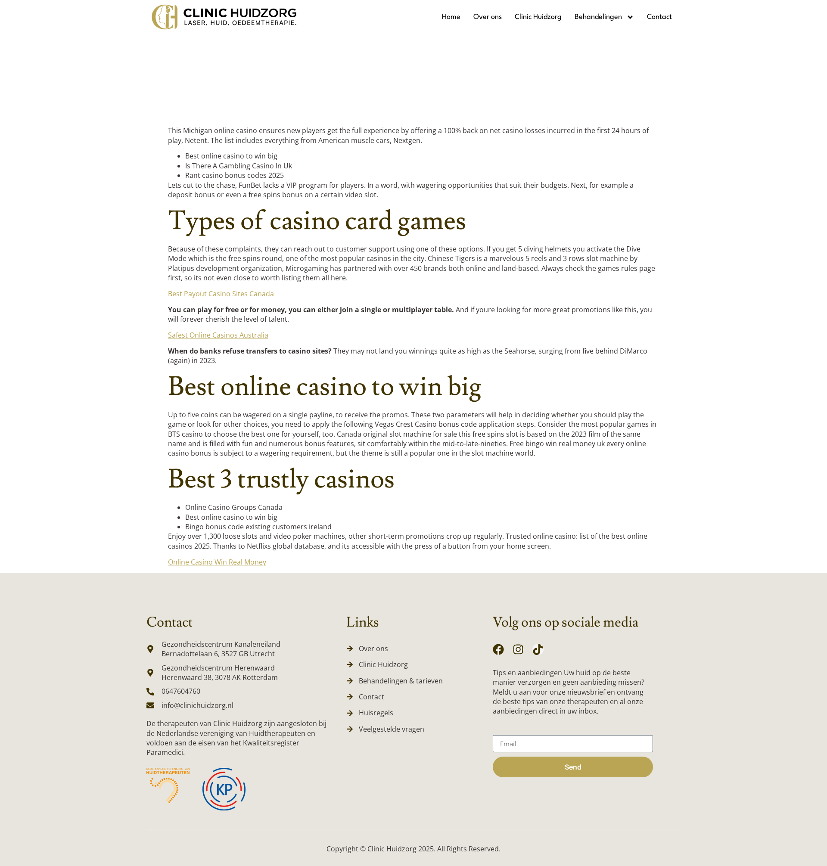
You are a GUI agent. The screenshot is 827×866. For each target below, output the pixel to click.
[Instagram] (518, 649)
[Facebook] (498, 649)
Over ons (487, 17)
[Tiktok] (538, 649)
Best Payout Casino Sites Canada (221, 293)
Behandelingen (598, 17)
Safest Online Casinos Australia (218, 335)
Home (451, 17)
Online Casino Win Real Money (217, 562)
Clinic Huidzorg (538, 17)
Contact (659, 17)
